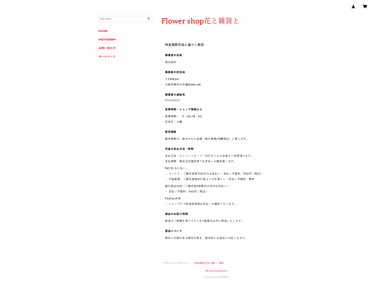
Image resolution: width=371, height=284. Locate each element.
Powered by (212, 276)
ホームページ (107, 56)
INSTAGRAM (107, 39)
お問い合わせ (107, 48)
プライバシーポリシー (175, 263)
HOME (103, 31)
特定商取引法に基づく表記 (209, 263)
